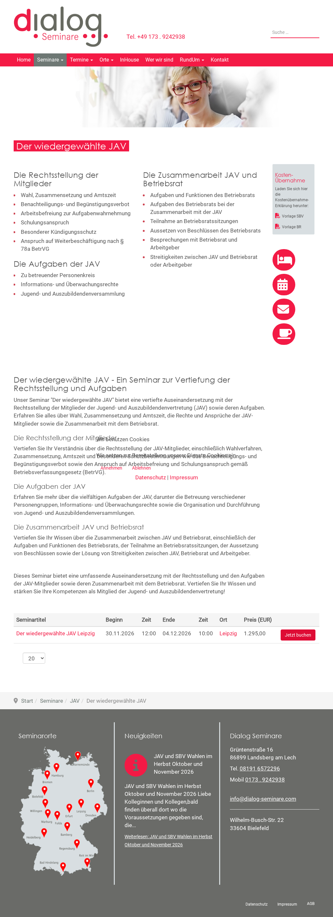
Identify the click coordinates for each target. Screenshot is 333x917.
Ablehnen (141, 468)
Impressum (184, 477)
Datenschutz (150, 477)
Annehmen (111, 468)
